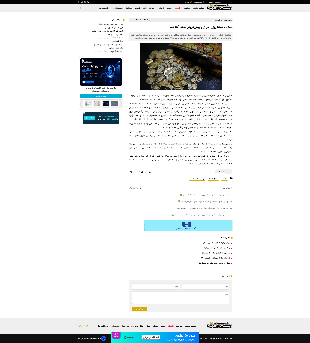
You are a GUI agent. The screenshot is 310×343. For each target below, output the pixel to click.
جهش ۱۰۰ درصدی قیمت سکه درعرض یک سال (214, 263)
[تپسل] (112, 330)
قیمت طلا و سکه (198, 2)
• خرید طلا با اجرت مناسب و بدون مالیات (107, 31)
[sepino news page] (188, 230)
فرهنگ (161, 8)
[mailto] (134, 171)
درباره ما (211, 2)
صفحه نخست (198, 8)
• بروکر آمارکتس (118, 41)
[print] (130, 171)
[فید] (88, 2)
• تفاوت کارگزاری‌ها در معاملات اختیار (109, 51)
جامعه (169, 8)
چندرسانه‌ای (118, 8)
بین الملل (129, 8)
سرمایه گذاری (101, 96)
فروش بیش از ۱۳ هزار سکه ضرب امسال (216, 242)
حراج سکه (213, 178)
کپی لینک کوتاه (223, 171)
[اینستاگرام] (81, 2)
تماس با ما (218, 2)
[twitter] (142, 171)
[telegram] (149, 171)
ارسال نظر (139, 309)
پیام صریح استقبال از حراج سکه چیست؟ (216, 253)
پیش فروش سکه (197, 178)
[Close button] (198, 330)
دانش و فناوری (141, 8)
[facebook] (146, 171)
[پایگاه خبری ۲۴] (219, 10)
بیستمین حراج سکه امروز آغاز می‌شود (217, 248)
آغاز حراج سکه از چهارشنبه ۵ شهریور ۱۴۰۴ (215, 258)
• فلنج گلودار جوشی (116, 47)
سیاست (187, 8)
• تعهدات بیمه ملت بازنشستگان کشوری (108, 44)
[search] (80, 8)
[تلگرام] (84, 2)
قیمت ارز (187, 2)
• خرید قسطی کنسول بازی (114, 27)
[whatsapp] (138, 171)
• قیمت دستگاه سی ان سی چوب (111, 37)
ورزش (151, 8)
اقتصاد (178, 8)
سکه (224, 178)
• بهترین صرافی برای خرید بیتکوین (110, 24)
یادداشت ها (104, 8)
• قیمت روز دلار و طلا (116, 34)
